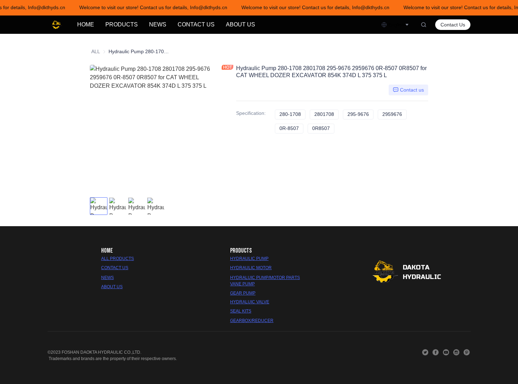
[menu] (226, 24)
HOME (85, 24)
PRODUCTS (121, 24)
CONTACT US (196, 24)
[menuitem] (86, 25)
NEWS (157, 24)
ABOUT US (240, 24)
